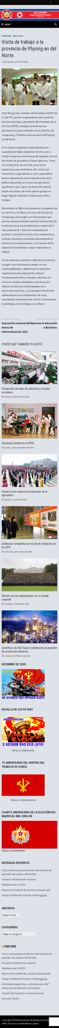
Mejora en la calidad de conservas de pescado (26, 890)
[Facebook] (51, 2)
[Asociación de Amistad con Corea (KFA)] (29, 14)
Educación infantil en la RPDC (18, 443)
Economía (6, 36)
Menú (7, 24)
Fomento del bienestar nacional (19, 879)
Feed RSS (10, 946)
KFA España (23, 61)
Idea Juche (18, 36)
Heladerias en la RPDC (13, 884)
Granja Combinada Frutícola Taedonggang (24, 895)
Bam (36, 1023)
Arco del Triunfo (10, 998)
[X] (54, 2)
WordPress (26, 1023)
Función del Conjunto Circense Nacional (23, 993)
